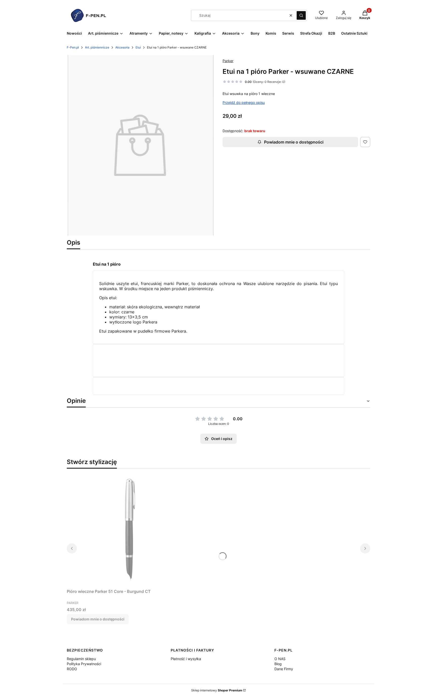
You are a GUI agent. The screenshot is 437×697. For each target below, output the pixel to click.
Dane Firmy (283, 669)
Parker (228, 61)
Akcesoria (122, 47)
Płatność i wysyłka (186, 659)
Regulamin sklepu (81, 659)
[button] (301, 15)
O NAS (280, 659)
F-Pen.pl (73, 47)
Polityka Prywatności (84, 664)
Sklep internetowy (216, 690)
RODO (72, 669)
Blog (278, 664)
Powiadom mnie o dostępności (293, 142)
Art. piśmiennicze (97, 47)
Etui (138, 47)
